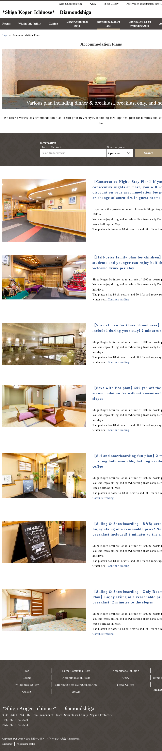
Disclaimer (7, 743)
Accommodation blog (125, 670)
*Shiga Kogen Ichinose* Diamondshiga (48, 708)
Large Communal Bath (76, 670)
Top (26, 670)
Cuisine (27, 691)
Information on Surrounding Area (76, 684)
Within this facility (27, 684)
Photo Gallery (125, 684)
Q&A (125, 677)
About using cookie (26, 743)
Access (76, 691)
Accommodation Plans (76, 677)
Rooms (27, 677)
